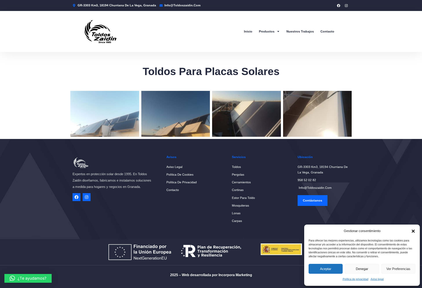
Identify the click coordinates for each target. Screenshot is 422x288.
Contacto (327, 31)
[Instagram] (346, 5)
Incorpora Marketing (235, 275)
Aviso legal (377, 279)
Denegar (362, 269)
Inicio (248, 31)
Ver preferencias (398, 269)
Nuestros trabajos (300, 31)
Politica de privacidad (355, 279)
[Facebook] (338, 5)
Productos (267, 31)
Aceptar (325, 269)
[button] (413, 231)
